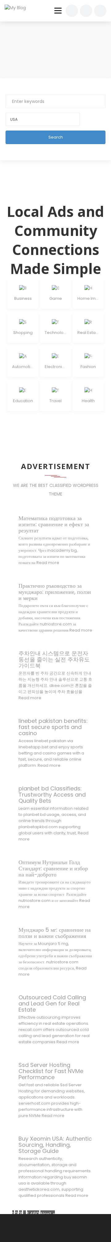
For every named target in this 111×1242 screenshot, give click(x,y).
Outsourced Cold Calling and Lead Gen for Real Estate (52, 1003)
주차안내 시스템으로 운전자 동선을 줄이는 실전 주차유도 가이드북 (54, 659)
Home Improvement (88, 298)
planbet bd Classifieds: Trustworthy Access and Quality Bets (52, 795)
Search (55, 137)
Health (88, 401)
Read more (47, 563)
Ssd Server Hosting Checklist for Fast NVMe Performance (50, 1071)
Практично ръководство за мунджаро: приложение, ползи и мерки (54, 592)
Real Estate (88, 332)
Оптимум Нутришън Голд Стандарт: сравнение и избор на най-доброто (53, 868)
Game (55, 298)
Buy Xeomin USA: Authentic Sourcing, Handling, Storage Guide (55, 1145)
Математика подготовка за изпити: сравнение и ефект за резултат (53, 524)
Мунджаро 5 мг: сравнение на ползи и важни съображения (54, 933)
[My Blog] (19, 8)
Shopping (23, 332)
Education (23, 401)
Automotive (23, 367)
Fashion (88, 367)
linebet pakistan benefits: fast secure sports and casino (53, 727)
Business (23, 298)
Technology (55, 332)
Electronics (55, 367)
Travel (55, 401)
